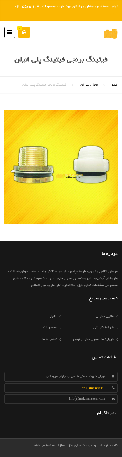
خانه (115, 85)
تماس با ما (49, 339)
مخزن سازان (89, 85)
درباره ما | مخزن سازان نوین (93, 339)
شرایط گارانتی (103, 328)
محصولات (50, 328)
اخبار (53, 316)
